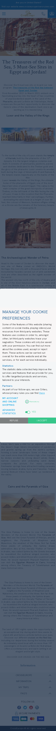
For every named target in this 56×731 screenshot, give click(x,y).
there (42, 393)
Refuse (14, 420)
